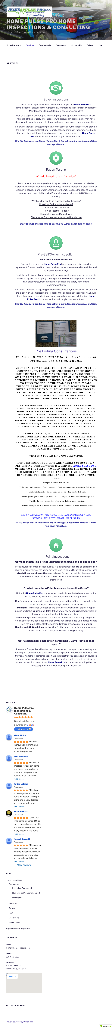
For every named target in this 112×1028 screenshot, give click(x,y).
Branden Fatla (21, 811)
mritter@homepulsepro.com (18, 948)
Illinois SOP (17, 897)
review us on (22, 729)
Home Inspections (14, 880)
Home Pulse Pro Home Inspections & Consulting (48, 24)
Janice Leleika (21, 784)
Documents (61, 45)
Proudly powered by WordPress (19, 1022)
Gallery (90, 45)
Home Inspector (14, 45)
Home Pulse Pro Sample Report (26, 893)
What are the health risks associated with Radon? (56, 201)
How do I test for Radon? (56, 211)
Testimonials (45, 45)
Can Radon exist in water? (56, 207)
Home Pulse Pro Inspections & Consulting (24, 710)
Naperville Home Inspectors (18, 928)
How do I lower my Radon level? (56, 214)
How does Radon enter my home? (56, 204)
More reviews (24, 865)
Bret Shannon (21, 756)
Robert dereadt (22, 839)
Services (30, 45)
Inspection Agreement (22, 888)
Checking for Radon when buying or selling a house (56, 217)
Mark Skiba (20, 735)
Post (100, 45)
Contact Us (76, 45)
